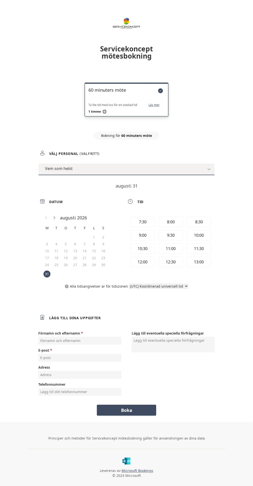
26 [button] (66, 264)
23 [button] (103, 257)
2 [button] (103, 237)
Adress (44, 367)
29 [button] (94, 264)
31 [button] (47, 274)
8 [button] (94, 244)
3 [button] (47, 244)
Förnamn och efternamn (59, 333)
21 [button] (84, 257)
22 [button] (94, 257)
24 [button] (47, 264)
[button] (46, 218)
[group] (170, 242)
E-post (43, 350)
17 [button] (47, 257)
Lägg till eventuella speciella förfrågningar (168, 333)
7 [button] (84, 244)
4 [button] (56, 244)
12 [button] (66, 251)
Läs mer (154, 105)
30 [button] (103, 264)
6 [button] (75, 244)
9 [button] (103, 244)
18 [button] (56, 257)
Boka (126, 410)
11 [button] (56, 251)
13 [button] (75, 251)
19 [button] (66, 257)
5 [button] (66, 244)
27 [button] (75, 264)
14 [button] (84, 251)
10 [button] (47, 251)
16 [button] (103, 251)
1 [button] (94, 237)
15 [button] (94, 251)
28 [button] (84, 264)
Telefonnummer (51, 384)
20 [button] (75, 257)
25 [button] (56, 264)
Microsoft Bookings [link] (137, 470)
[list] (126, 104)
